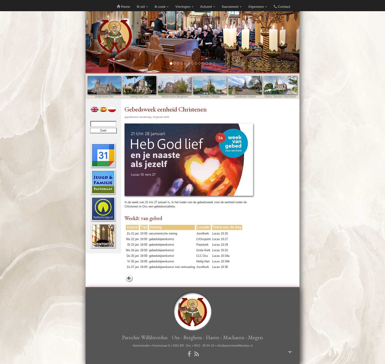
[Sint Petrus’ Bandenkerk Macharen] (280, 85)
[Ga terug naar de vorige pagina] (129, 278)
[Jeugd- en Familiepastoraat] (103, 182)
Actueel (206, 6)
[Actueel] (103, 155)
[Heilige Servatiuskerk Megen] (210, 85)
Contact (283, 6)
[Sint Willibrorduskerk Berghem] (174, 85)
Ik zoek (160, 6)
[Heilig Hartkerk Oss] (139, 85)
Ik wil (141, 6)
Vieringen (183, 6)
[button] (102, 42)
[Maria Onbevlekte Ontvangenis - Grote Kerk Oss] (104, 85)
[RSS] (197, 354)
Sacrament (230, 6)
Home (125, 6)
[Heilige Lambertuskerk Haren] (245, 85)
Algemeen (256, 6)
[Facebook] (190, 354)
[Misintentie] (103, 235)
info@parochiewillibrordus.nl (235, 345)
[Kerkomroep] (103, 208)
